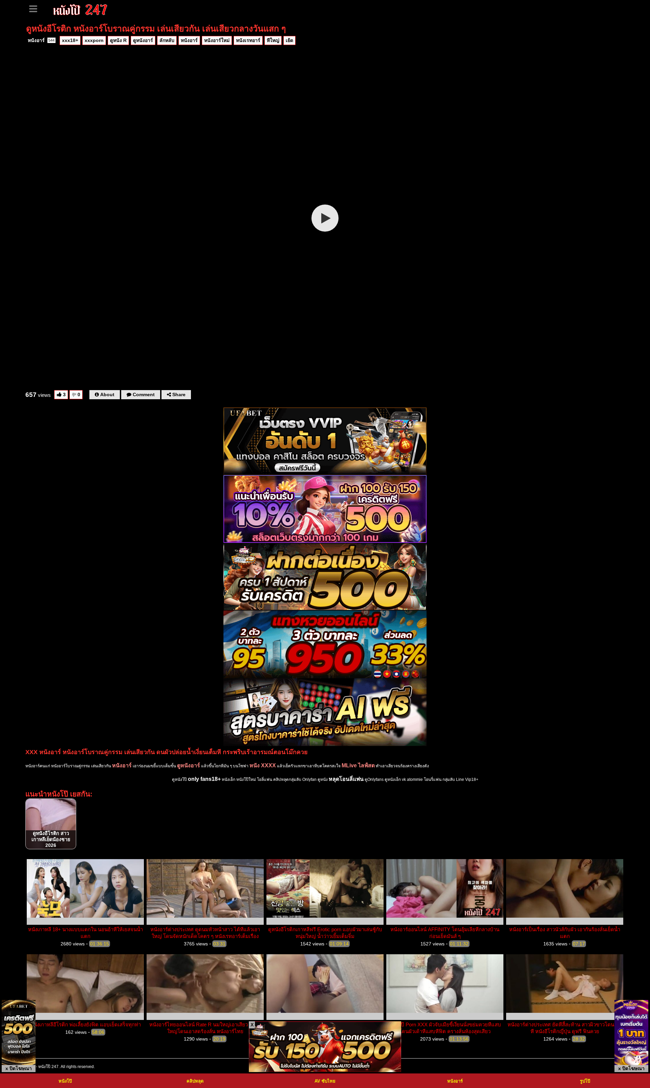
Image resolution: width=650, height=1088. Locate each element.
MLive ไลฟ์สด (358, 765)
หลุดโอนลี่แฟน (346, 779)
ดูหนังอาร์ (143, 40)
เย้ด (289, 40)
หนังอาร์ (41, 40)
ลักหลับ (166, 40)
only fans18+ (204, 779)
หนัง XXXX (263, 765)
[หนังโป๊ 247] (80, 9)
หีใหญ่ (273, 40)
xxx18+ (70, 40)
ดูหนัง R (118, 40)
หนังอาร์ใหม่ (217, 40)
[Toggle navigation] (35, 8)
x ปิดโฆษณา (18, 1068)
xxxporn (94, 40)
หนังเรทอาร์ (248, 40)
